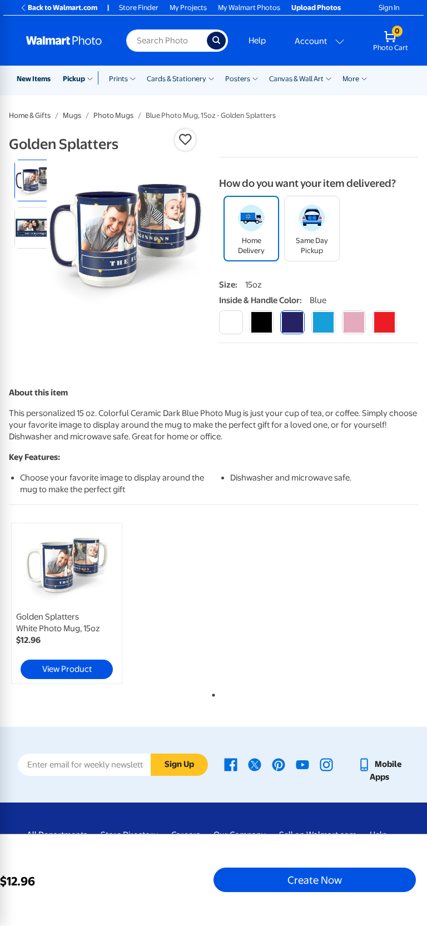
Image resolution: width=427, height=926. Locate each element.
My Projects (188, 7)
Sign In (389, 7)
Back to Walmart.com (62, 7)
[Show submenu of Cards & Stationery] (211, 78)
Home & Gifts (30, 115)
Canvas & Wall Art (296, 79)
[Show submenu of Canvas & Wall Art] (328, 78)
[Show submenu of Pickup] (92, 78)
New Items (34, 79)
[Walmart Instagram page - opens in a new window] (326, 764)
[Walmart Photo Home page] (64, 40)
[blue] (292, 322)
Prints (118, 79)
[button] (185, 139)
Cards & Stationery (176, 79)
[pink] (354, 322)
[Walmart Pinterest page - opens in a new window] (278, 764)
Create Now (314, 880)
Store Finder (138, 7)
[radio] (35, 180)
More (350, 79)
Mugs (72, 115)
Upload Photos (316, 7)
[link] (67, 603)
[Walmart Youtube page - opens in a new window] (302, 764)
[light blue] (323, 322)
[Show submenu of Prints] (133, 78)
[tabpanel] (77, 603)
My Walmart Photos (249, 7)
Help (257, 41)
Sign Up (179, 764)
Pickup (74, 79)
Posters (237, 79)
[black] (262, 322)
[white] (231, 322)
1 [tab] (211, 693)
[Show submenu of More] (364, 78)
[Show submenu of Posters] (255, 78)
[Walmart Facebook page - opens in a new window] (230, 764)
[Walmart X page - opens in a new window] (254, 764)
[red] (384, 322)
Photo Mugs (113, 115)
